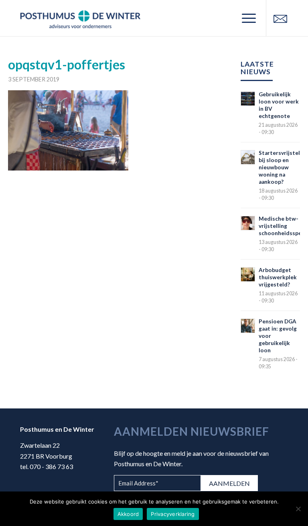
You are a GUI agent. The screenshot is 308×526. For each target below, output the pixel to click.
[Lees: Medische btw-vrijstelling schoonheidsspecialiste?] (248, 223)
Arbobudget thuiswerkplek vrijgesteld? (278, 277)
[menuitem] (245, 18)
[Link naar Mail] (280, 18)
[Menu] (245, 18)
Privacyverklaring (173, 514)
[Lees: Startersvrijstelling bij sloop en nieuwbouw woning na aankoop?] (248, 157)
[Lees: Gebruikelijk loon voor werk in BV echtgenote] (248, 98)
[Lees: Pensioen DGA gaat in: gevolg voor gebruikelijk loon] (248, 326)
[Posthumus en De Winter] (80, 18)
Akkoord (128, 514)
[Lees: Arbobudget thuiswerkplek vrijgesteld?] (248, 274)
